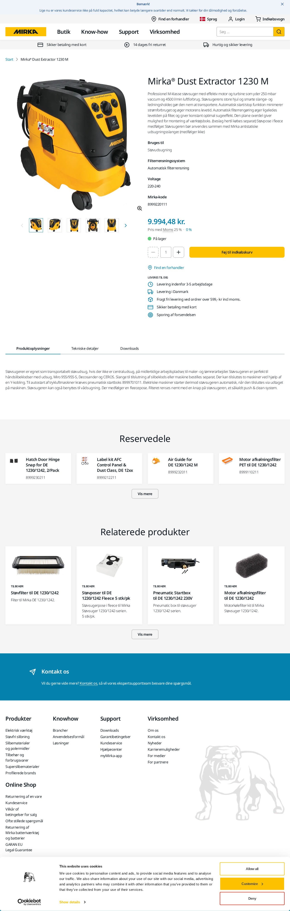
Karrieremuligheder (164, 749)
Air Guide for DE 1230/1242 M (183, 462)
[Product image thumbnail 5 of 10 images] (112, 225)
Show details (69, 902)
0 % (189, 229)
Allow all (252, 869)
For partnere (158, 762)
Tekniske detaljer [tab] (85, 348)
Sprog (212, 19)
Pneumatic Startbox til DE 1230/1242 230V (172, 595)
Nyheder (155, 743)
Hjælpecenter (111, 749)
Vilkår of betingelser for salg (21, 812)
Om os (153, 730)
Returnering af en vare (23, 796)
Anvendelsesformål (68, 736)
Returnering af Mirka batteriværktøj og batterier (22, 833)
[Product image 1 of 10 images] (73, 146)
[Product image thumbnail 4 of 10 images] (93, 225)
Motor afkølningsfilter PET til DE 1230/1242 (260, 462)
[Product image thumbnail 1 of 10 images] (36, 225)
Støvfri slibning (17, 736)
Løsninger (61, 743)
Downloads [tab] (129, 348)
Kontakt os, (89, 683)
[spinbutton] (165, 252)
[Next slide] (125, 225)
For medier (156, 755)
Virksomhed (165, 31)
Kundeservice (111, 743)
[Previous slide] (22, 225)
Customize (250, 883)
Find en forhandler (173, 19)
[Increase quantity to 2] (178, 252)
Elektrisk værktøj (18, 730)
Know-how (94, 31)
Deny (252, 898)
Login (240, 19)
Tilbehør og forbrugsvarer (17, 757)
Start (9, 59)
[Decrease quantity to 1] (153, 252)
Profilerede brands (20, 772)
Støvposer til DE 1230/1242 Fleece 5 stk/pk (106, 595)
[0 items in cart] (270, 19)
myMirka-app (111, 755)
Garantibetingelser (115, 736)
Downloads (109, 730)
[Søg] (279, 31)
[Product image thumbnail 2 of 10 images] (55, 225)
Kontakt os (156, 736)
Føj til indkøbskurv (237, 252)
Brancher (60, 730)
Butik (63, 31)
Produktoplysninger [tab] (33, 348)
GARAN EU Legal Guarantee (18, 847)
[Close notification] (282, 4)
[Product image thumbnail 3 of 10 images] (74, 225)
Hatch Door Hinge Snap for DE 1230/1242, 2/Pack (43, 465)
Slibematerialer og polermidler (17, 746)
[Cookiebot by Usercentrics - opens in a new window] (29, 902)
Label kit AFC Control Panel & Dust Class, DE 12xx (115, 465)
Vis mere (145, 493)
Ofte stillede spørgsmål (24, 820)
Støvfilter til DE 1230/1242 (34, 592)
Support (129, 31)
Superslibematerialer (22, 766)
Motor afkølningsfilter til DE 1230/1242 (245, 595)
